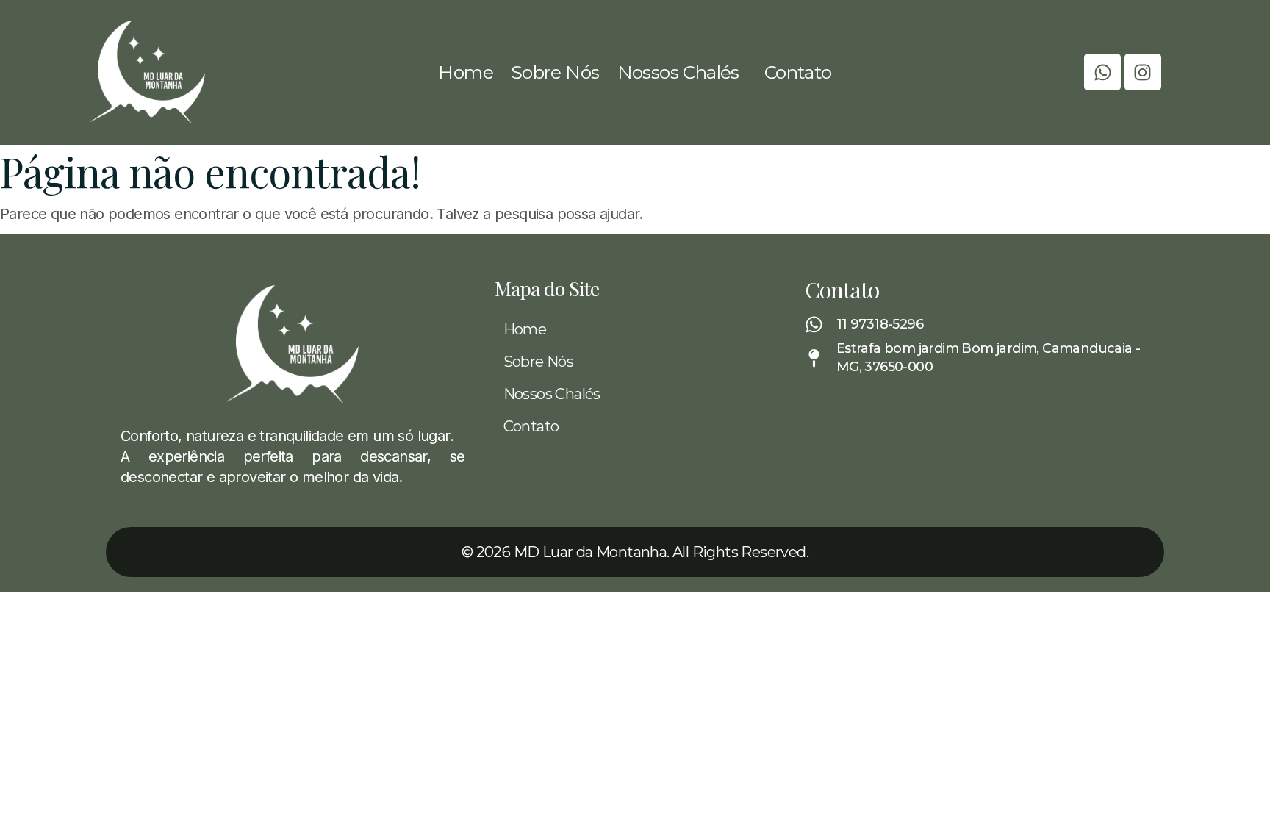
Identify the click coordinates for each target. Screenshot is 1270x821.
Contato (798, 72)
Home (465, 72)
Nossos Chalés (678, 72)
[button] (682, 72)
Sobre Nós (555, 72)
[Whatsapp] (1102, 72)
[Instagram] (1142, 72)
